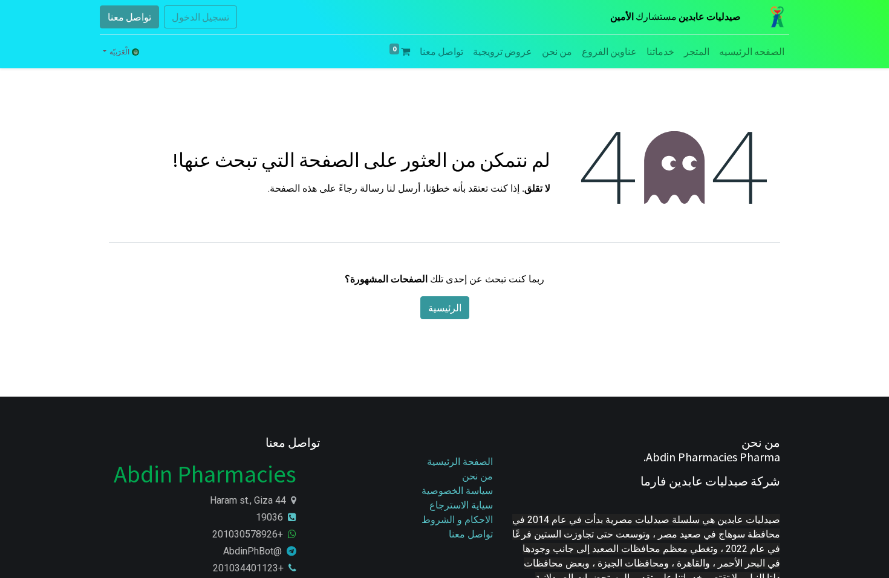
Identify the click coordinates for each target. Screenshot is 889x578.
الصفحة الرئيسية (460, 461)
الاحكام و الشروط (457, 519)
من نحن (477, 476)
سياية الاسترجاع (461, 505)
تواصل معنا (129, 17)
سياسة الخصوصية (456, 490)
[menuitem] (751, 51)
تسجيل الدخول (200, 17)
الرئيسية (444, 308)
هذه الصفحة (293, 188)
